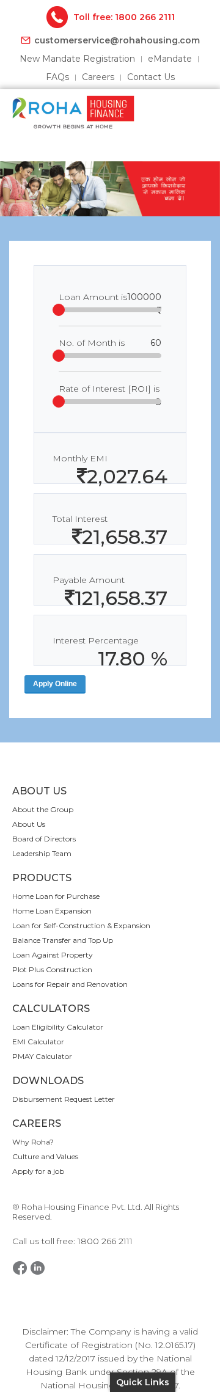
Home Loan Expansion (52, 910)
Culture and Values (45, 1156)
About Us (28, 824)
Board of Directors (44, 838)
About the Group (42, 809)
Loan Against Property (52, 954)
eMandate (170, 58)
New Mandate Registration (77, 58)
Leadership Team (42, 853)
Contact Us (151, 76)
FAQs (57, 76)
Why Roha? (33, 1141)
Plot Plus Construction (52, 969)
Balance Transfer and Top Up (62, 940)
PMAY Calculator (42, 1056)
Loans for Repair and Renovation (70, 984)
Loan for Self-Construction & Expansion (81, 925)
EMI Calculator (38, 1041)
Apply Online (55, 684)
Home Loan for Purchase (56, 896)
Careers (98, 76)
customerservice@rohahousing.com (117, 40)
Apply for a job (38, 1171)
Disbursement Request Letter (63, 1099)
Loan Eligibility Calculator (57, 1026)
